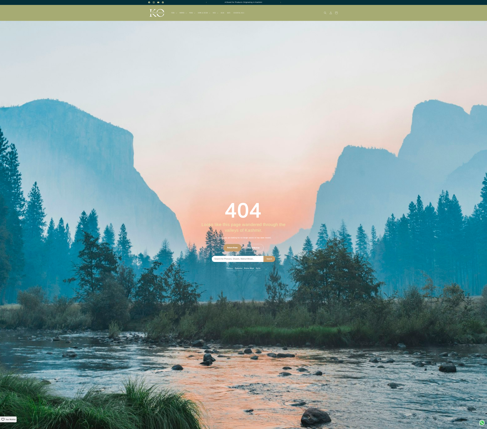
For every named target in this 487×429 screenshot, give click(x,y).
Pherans (230, 268)
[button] (174, 12)
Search (269, 259)
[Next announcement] (280, 2)
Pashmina (238, 268)
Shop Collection (253, 247)
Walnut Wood (249, 268)
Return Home (232, 247)
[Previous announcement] (206, 2)
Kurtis (258, 268)
